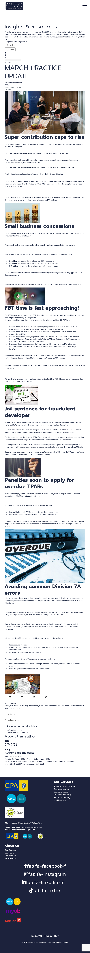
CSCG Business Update (13, 82)
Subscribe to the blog (22, 726)
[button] (45, 55)
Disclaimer (36, 936)
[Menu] (83, 6)
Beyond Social (62, 942)
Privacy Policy (51, 936)
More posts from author (14, 757)
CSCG (7, 85)
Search (11, 50)
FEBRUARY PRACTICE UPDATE (16, 733)
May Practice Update (13, 730)
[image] (45, 112)
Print (9, 63)
